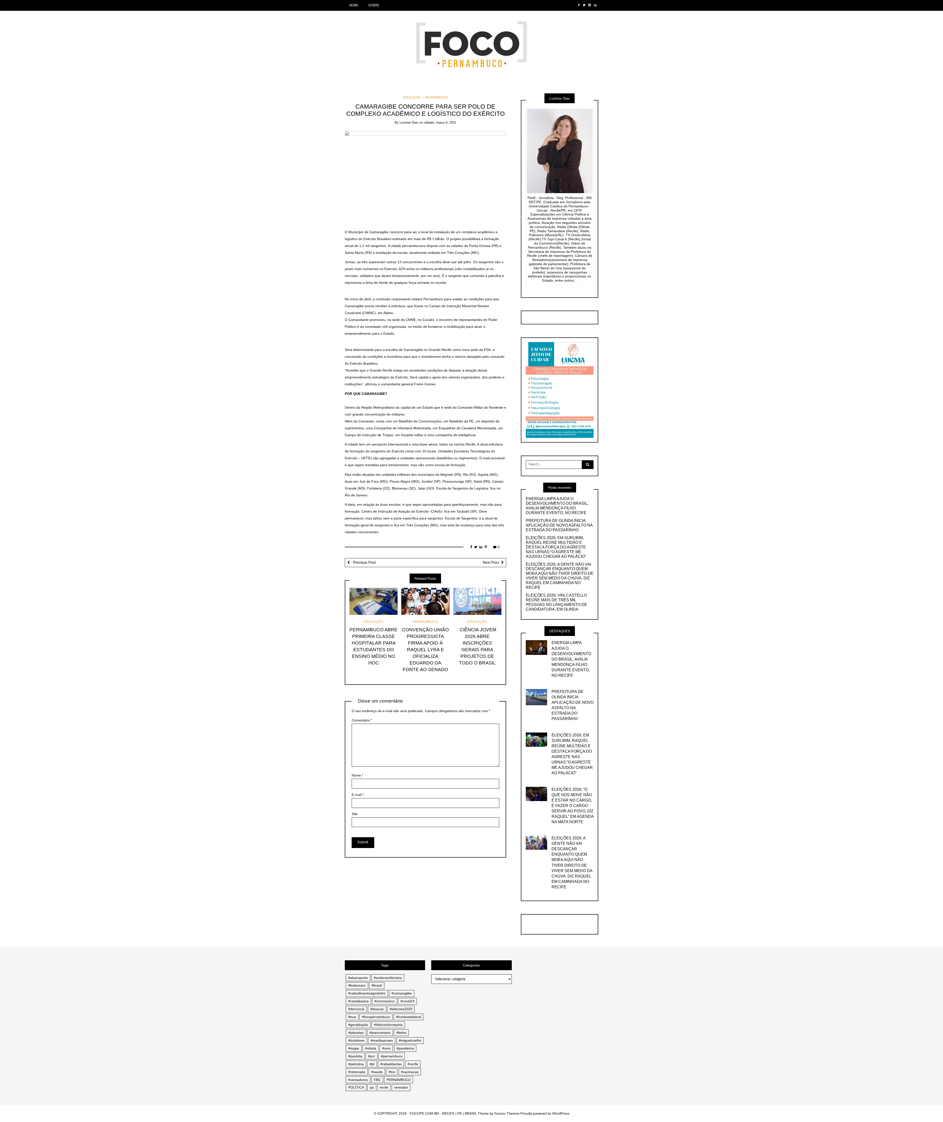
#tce (391, 1072)
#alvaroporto (358, 978)
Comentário (362, 720)
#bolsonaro (357, 985)
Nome (357, 775)
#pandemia (405, 1048)
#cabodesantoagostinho (367, 993)
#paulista (355, 1056)
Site (355, 814)
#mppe (353, 1048)
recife (384, 1087)
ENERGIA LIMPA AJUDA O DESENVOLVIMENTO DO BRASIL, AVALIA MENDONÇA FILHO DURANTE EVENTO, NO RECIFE (557, 506)
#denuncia (356, 1009)
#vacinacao (410, 1072)
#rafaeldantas (391, 1064)
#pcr (371, 1056)
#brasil (377, 985)
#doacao (377, 1009)
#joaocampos (380, 1033)
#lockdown (356, 1040)
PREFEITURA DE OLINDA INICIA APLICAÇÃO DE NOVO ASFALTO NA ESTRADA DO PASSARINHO (559, 525)
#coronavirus (384, 1001)
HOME (354, 5)
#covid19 (408, 1001)
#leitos (401, 1033)
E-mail (358, 795)
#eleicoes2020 (401, 1009)
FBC (377, 1080)
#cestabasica (358, 1001)
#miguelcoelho (410, 1040)
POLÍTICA (356, 1087)
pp (372, 1087)
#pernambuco (391, 1056)
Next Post (491, 562)
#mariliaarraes (382, 1040)
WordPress (560, 1113)
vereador (401, 1087)
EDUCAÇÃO (412, 97)
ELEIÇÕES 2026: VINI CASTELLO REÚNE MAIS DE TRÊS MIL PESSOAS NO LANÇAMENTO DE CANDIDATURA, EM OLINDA (556, 602)
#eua (352, 1017)
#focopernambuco (376, 1017)
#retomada (356, 1072)
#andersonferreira (388, 978)
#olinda (370, 1048)
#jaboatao (356, 1033)
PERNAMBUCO (436, 97)
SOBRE (373, 5)
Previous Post (364, 562)
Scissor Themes (506, 1113)
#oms (386, 1048)
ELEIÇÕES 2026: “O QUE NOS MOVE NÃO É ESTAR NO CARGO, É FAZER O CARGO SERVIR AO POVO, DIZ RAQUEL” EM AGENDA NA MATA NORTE (573, 805)
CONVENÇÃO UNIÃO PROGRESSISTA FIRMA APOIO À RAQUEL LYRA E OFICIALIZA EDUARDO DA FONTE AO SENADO (425, 649)
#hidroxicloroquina (388, 1025)
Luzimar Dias (409, 122)
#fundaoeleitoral (408, 1017)
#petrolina (356, 1064)
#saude (377, 1072)
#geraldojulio (358, 1025)
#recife (413, 1064)
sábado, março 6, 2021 (440, 122)
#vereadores (358, 1080)
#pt (372, 1064)
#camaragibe (401, 993)
